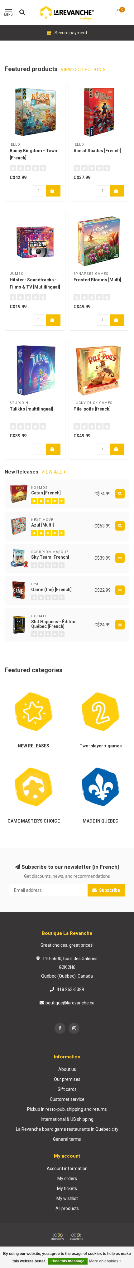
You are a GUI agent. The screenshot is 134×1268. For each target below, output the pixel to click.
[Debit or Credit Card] (57, 1236)
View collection (82, 69)
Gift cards (67, 1089)
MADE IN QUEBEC (89, 761)
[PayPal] (76, 1236)
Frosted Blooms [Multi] (97, 279)
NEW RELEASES (20, 685)
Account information (67, 1168)
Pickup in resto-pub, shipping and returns (67, 1109)
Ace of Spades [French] (97, 150)
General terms (67, 1139)
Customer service (67, 1099)
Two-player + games (92, 685)
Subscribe (109, 890)
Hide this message (67, 1261)
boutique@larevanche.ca (69, 1002)
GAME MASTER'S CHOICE (30, 761)
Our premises (67, 1079)
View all (52, 472)
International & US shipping (67, 1119)
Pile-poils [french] (92, 408)
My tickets (67, 1188)
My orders (67, 1178)
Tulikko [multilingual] (31, 408)
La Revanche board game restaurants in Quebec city (67, 1129)
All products (67, 1208)
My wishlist (67, 1198)
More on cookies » (105, 1261)
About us (67, 1069)
